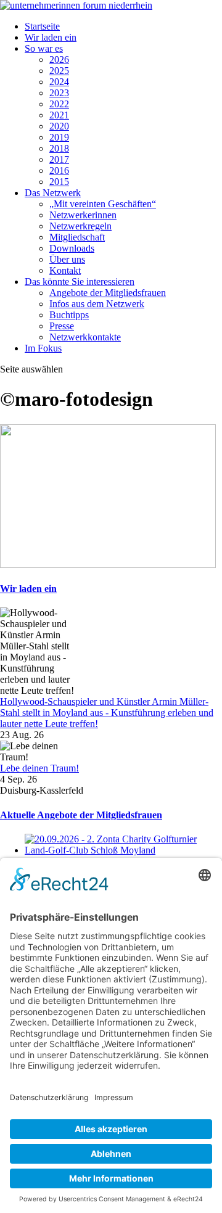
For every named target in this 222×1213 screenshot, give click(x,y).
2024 (59, 81)
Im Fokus (43, 348)
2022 (59, 104)
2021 (59, 115)
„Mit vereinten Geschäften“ (102, 204)
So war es (44, 48)
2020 (59, 126)
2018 (59, 148)
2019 (59, 137)
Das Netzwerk (53, 192)
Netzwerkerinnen (83, 215)
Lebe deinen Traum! (39, 768)
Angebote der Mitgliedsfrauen (107, 292)
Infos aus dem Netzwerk (96, 303)
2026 (59, 59)
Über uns (67, 259)
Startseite (42, 26)
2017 (59, 159)
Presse (61, 326)
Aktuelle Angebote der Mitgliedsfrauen (81, 815)
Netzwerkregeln (80, 226)
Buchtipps (69, 315)
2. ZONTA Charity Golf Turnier (87, 861)
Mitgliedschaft (77, 237)
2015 (59, 181)
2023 (59, 93)
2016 (59, 170)
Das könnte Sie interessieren (79, 281)
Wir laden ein (50, 37)
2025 (59, 70)
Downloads (71, 248)
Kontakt (65, 270)
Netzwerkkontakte (85, 337)
